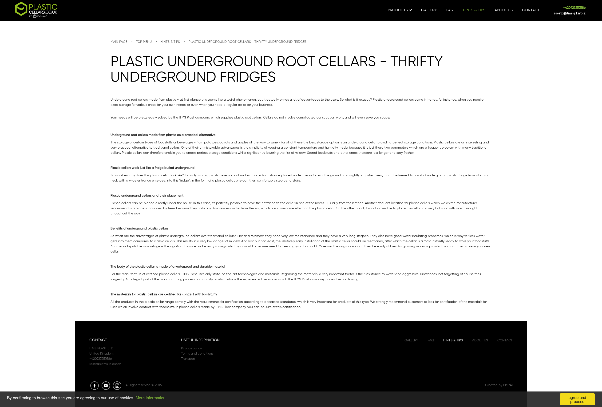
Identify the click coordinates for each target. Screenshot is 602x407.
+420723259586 (574, 7)
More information (150, 397)
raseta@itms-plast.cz (570, 13)
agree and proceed (577, 399)
